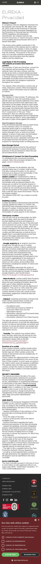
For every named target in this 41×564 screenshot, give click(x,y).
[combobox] (35, 520)
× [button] (38, 520)
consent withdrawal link (15, 162)
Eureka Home (7, 494)
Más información (7, 533)
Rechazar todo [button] (30, 555)
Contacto (6, 478)
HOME (4, 2)
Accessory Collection (11, 491)
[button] (20, 560)
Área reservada (8, 481)
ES (38, 2)
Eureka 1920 (6, 485)
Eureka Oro (7, 488)
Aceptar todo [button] (10, 555)
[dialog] (20, 540)
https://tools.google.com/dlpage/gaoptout (18, 275)
